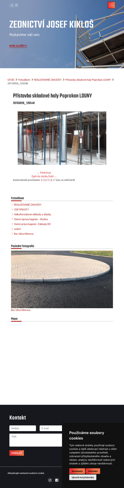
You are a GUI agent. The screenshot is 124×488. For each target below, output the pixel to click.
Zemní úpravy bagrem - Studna (31, 219)
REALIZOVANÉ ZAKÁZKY (48, 79)
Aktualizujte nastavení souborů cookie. (26, 473)
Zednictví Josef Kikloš (51, 25)
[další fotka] (106, 138)
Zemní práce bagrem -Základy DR (32, 224)
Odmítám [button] (93, 471)
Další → (52, 176)
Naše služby (17, 45)
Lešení (17, 229)
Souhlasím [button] (77, 471)
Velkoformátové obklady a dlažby (32, 214)
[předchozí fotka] (18, 138)
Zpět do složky (39, 176)
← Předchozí (44, 172)
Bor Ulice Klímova (23, 233)
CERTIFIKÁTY (21, 209)
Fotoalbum (24, 79)
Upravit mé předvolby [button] (83, 477)
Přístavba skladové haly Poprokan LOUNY (88, 79)
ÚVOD (11, 79)
